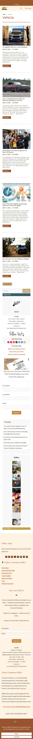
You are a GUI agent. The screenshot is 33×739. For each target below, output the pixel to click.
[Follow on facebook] (18, 556)
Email (4, 403)
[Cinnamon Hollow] (4, 8)
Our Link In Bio (16, 346)
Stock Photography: (16, 707)
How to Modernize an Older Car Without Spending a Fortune (14, 99)
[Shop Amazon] (27, 556)
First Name (6, 386)
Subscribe (16, 412)
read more (23, 688)
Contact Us (16, 326)
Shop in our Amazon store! (16, 349)
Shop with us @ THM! (16, 351)
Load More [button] (7, 284)
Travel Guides (6, 576)
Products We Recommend (16, 354)
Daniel (16, 312)
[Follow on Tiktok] (9, 556)
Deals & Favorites (7, 584)
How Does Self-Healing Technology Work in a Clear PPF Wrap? (15, 204)
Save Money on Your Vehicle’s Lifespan (16, 259)
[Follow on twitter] (21, 556)
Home (4, 14)
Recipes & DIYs (7, 573)
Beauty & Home (7, 578)
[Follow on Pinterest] (12, 556)
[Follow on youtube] (15, 556)
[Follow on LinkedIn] (24, 556)
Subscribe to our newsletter (12, 371)
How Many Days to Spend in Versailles (15, 442)
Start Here (5, 568)
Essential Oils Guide (8, 570)
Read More (6, 65)
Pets (3, 581)
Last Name (6, 394)
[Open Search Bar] (20, 8)
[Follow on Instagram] (6, 556)
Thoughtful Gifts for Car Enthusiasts (15, 47)
